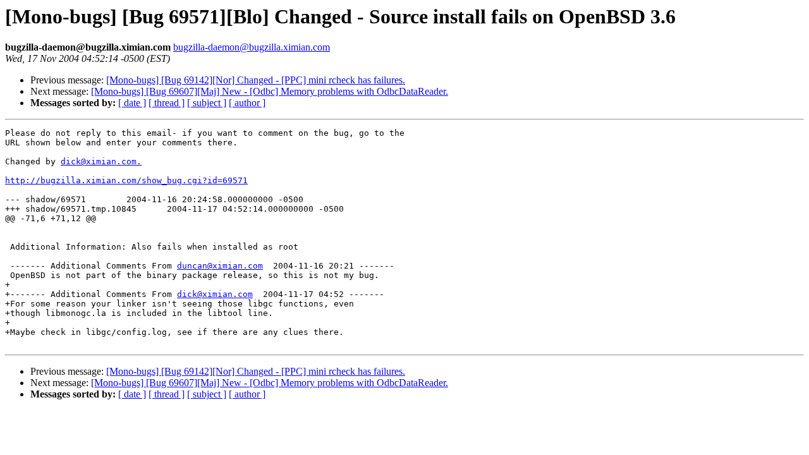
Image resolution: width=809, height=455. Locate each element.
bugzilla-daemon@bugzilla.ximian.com (251, 47)
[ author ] (247, 102)
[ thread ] (167, 102)
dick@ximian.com (215, 294)
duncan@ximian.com (220, 265)
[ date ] (132, 102)
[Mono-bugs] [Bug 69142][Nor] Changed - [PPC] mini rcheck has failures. (255, 80)
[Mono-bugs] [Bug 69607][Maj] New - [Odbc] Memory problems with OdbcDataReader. (269, 91)
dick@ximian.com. (101, 161)
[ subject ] (206, 102)
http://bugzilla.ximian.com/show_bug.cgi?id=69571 (126, 180)
